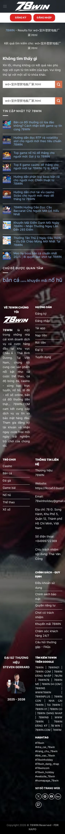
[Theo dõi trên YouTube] (52, 796)
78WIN (10, 30)
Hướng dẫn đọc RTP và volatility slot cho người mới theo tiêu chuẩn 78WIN (37, 141)
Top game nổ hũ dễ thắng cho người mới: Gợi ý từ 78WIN (34, 154)
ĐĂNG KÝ (20, 17)
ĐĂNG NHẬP (44, 17)
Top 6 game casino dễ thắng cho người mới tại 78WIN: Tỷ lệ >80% (36, 166)
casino (23, 281)
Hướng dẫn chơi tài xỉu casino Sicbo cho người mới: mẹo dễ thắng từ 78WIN (34, 195)
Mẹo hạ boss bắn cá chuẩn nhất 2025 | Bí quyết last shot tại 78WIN (38, 255)
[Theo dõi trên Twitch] (39, 805)
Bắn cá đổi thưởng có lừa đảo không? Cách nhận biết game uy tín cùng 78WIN (38, 126)
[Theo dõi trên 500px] (58, 796)
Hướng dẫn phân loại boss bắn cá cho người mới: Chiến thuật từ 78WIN (37, 180)
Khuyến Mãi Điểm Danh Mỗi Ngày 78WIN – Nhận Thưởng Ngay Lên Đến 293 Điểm (36, 226)
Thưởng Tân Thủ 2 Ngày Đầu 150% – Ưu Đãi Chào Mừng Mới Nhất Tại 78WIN (37, 241)
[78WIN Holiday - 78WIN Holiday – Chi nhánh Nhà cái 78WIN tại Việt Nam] (32, 6)
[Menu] (5, 6)
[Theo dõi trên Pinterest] (45, 796)
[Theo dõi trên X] (39, 796)
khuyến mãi (37, 280)
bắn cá (11, 280)
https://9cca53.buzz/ (49, 488)
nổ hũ (55, 280)
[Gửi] (58, 84)
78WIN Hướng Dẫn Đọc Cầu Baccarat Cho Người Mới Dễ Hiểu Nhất (36, 211)
